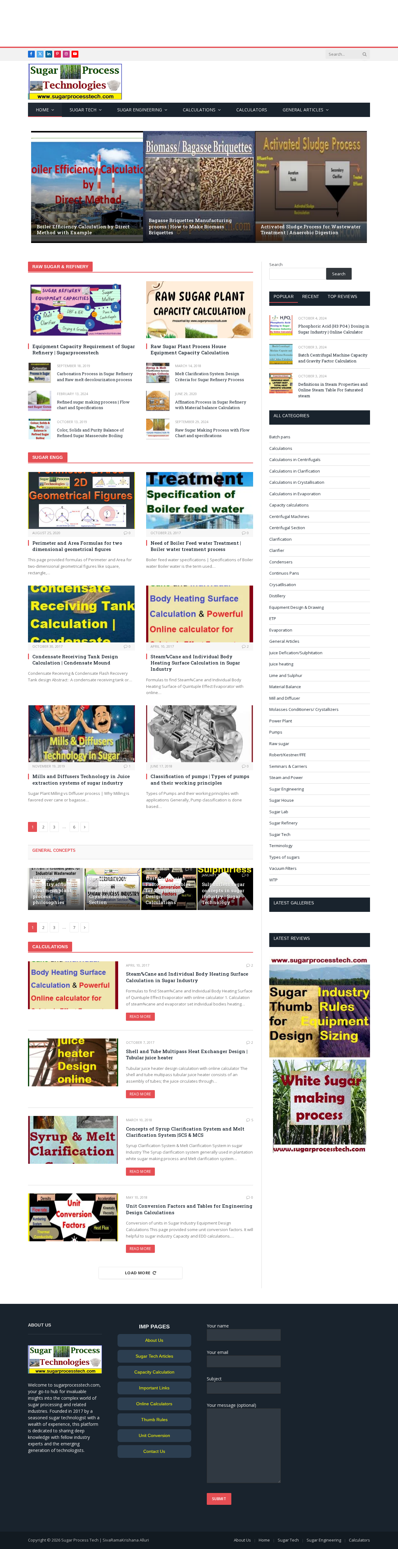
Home (42, 110)
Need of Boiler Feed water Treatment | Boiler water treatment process (195, 546)
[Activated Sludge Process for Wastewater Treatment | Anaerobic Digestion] (311, 187)
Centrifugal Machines (289, 516)
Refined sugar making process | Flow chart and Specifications (93, 405)
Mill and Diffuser (284, 698)
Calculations (199, 110)
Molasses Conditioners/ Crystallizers (304, 709)
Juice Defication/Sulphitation (295, 653)
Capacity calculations (289, 505)
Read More (140, 1016)
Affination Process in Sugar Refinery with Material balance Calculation (210, 405)
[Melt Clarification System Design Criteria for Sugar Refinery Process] (157, 373)
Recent (310, 296)
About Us (154, 1340)
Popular (284, 296)
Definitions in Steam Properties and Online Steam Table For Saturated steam (333, 390)
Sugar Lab (278, 811)
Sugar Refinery (283, 823)
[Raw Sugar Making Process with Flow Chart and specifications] (157, 429)
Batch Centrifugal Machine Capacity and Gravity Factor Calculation (333, 358)
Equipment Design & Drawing (296, 607)
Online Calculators (154, 1403)
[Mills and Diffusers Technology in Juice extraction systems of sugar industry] (81, 733)
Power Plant (280, 721)
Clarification (280, 539)
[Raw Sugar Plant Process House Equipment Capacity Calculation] (199, 309)
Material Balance (285, 686)
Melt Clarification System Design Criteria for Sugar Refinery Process (209, 376)
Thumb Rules (154, 1419)
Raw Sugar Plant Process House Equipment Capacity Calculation (189, 349)
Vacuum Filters (283, 868)
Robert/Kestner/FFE (287, 755)
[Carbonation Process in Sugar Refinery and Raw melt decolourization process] (39, 373)
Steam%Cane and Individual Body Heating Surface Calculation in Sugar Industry (195, 662)
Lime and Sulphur (285, 675)
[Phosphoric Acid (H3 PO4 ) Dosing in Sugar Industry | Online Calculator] (281, 325)
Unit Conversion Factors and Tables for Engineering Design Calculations (168, 890)
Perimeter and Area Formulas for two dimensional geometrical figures (77, 546)
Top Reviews (342, 296)
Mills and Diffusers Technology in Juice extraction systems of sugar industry (81, 779)
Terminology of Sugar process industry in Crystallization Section (108, 890)
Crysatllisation (282, 584)
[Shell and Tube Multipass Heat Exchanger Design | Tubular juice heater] (73, 1062)
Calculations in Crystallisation (296, 482)
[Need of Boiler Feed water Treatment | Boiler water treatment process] (199, 500)
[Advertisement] (199, 23)
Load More (137, 1273)
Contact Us (154, 1451)
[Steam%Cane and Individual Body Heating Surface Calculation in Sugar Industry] (199, 614)
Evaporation (280, 630)
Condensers (281, 562)
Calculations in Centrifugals (295, 459)
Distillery (277, 596)
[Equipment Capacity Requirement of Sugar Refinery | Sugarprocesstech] (81, 309)
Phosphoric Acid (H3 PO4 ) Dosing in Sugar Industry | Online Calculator (333, 329)
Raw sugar (279, 743)
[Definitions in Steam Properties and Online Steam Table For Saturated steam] (281, 383)
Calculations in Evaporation (295, 494)
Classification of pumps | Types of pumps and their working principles (199, 779)
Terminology (281, 845)
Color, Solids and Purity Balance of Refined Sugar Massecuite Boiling (90, 433)
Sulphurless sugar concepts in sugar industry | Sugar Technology (223, 893)
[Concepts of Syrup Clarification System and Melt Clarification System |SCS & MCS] (73, 1140)
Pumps (275, 732)
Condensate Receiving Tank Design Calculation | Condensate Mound (75, 659)
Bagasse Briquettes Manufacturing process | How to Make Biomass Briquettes (190, 226)
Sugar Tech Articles (154, 1356)
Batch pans (279, 437)
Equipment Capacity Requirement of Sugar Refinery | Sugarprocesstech (83, 349)
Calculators (251, 110)
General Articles (303, 110)
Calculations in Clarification (294, 471)
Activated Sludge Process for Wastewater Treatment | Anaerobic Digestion (311, 230)
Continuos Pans (284, 573)
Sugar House (281, 800)
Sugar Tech (83, 110)
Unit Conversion (154, 1435)
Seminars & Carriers (288, 766)
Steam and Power (286, 777)
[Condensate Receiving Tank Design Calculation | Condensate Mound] (81, 614)
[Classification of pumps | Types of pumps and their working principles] (199, 733)
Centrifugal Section (287, 527)
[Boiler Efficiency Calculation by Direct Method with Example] (87, 187)
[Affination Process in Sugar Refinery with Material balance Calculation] (157, 401)
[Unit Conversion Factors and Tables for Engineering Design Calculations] (73, 1217)
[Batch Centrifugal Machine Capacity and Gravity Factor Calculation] (281, 354)
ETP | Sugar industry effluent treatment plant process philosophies (53, 890)
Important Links (154, 1387)
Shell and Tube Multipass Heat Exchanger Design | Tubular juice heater (187, 1054)
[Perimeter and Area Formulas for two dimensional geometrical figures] (81, 500)
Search (276, 264)
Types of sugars (284, 857)
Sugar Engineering (139, 110)
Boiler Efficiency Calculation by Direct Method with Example (83, 230)
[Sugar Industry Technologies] (75, 82)
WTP (273, 880)
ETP (272, 618)
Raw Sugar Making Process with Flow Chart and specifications (212, 433)
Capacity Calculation (154, 1371)
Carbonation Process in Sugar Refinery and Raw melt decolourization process (95, 376)
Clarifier (276, 550)
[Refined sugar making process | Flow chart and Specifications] (39, 401)
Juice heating (281, 664)
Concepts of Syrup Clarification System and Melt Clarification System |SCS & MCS (185, 1132)
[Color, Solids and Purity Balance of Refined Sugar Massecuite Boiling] (39, 429)
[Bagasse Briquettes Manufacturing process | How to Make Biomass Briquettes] (199, 187)
